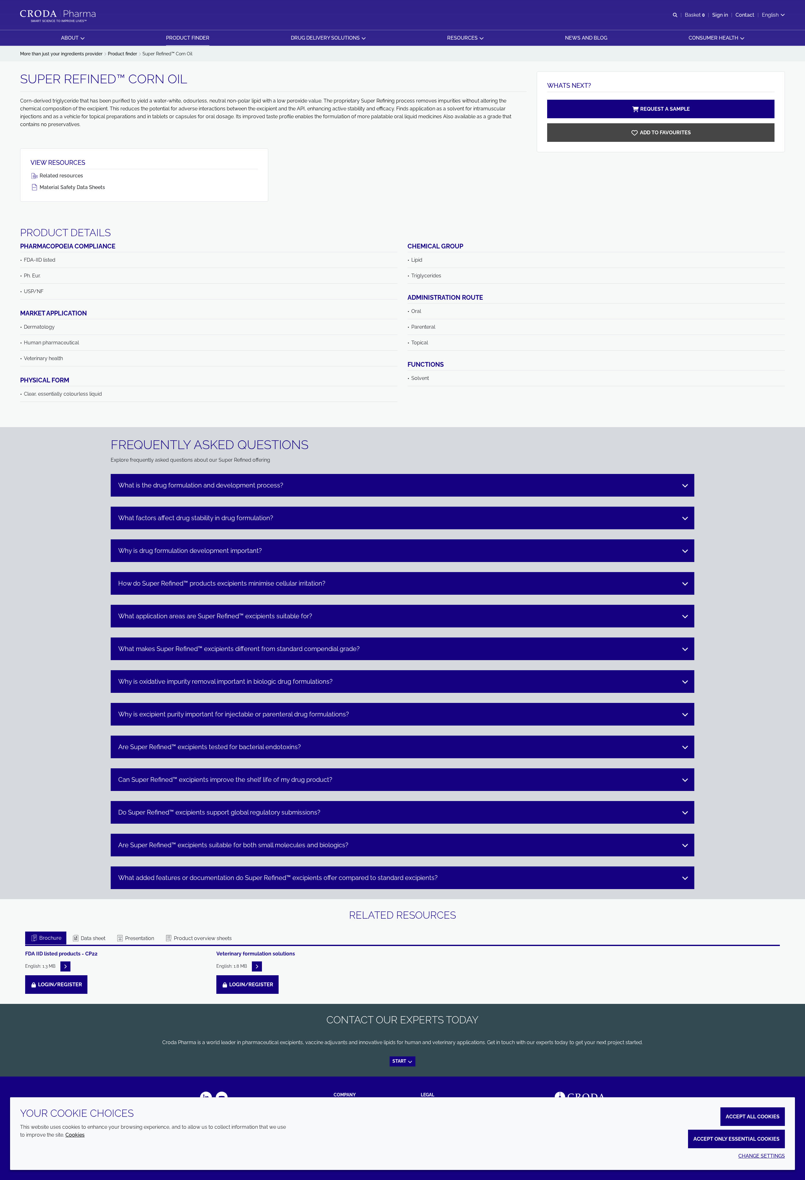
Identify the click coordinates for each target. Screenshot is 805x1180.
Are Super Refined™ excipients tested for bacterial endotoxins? (209, 747)
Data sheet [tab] (92, 938)
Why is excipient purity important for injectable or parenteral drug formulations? (233, 714)
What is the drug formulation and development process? (200, 485)
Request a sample (665, 109)
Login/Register (59, 985)
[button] (72, 38)
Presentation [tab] (139, 938)
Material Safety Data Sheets (71, 187)
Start (399, 1061)
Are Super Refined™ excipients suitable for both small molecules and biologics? (233, 845)
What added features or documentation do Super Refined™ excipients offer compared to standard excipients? (278, 878)
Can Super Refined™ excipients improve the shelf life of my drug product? (225, 779)
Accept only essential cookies (736, 1139)
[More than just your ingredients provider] (58, 13)
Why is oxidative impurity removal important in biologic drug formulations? (225, 681)
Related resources (60, 176)
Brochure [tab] (49, 938)
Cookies (75, 1135)
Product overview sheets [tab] (202, 938)
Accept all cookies (753, 1117)
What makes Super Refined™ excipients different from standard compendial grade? (239, 649)
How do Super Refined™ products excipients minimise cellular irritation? (221, 583)
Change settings (761, 1156)
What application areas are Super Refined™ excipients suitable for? (215, 616)
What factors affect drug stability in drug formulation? (195, 518)
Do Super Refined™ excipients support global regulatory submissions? (219, 812)
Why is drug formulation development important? (190, 550)
